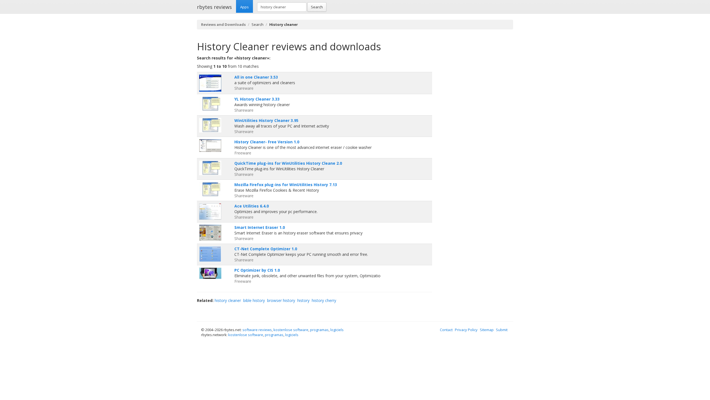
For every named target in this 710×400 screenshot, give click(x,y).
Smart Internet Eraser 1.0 (259, 227)
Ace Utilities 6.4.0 (251, 206)
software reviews (257, 329)
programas (319, 329)
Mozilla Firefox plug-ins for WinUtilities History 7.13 (285, 184)
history (303, 300)
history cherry (324, 300)
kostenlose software (290, 329)
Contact (446, 329)
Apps (244, 6)
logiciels (337, 329)
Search (317, 6)
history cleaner (228, 300)
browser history (281, 300)
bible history (254, 300)
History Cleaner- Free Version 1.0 (266, 141)
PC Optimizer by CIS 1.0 (257, 270)
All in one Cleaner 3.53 (256, 77)
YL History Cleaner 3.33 (257, 99)
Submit (502, 329)
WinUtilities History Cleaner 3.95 (266, 120)
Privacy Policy (466, 329)
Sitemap (487, 329)
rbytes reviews (214, 7)
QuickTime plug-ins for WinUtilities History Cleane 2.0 (288, 163)
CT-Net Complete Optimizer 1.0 (265, 248)
